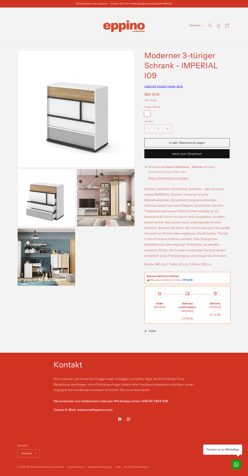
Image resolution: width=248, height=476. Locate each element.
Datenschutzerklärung (100, 467)
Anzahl (148, 121)
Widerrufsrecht (75, 467)
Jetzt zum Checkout (187, 154)
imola (171, 86)
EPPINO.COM (34, 467)
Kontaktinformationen (136, 467)
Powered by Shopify (53, 467)
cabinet (150, 86)
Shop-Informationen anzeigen (168, 178)
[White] (147, 113)
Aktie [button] (152, 331)
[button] (210, 25)
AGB (118, 467)
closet (161, 86)
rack (179, 86)
